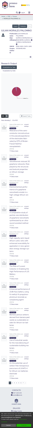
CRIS (8, 16)
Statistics (23, 26)
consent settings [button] (26, 125)
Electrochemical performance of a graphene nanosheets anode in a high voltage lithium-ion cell (19, 192)
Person (14, 16)
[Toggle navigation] (29, 12)
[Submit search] (17, 13)
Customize (4, 422)
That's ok (23, 425)
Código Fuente (17, 411)
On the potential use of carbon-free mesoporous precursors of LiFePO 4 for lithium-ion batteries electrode (19, 368)
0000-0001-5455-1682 (24, 46)
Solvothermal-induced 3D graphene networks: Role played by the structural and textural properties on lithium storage (20, 166)
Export (15, 26)
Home (3, 16)
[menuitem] (19, 13)
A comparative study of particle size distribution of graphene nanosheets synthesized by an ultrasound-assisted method (19, 217)
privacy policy (22, 419)
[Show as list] (3, 116)
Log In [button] (23, 13)
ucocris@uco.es (17, 395)
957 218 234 (17, 393)
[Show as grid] (7, 116)
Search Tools (26, 116)
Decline (8, 425)
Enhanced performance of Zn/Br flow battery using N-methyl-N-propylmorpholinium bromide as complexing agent (20, 294)
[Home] (9, 5)
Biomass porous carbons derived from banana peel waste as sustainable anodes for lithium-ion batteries (20, 319)
